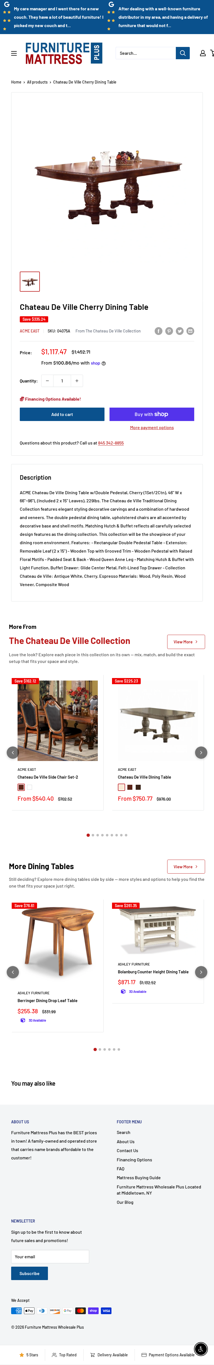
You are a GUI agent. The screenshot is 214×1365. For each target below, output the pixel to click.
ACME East (30, 331)
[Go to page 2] (93, 835)
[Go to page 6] (112, 835)
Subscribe (30, 1273)
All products (37, 82)
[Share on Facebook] (158, 330)
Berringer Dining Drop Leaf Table (47, 1000)
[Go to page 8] (121, 835)
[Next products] (201, 752)
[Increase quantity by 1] (77, 381)
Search (123, 1132)
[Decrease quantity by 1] (47, 381)
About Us (126, 1141)
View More (183, 641)
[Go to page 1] (88, 835)
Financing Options (134, 1159)
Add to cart (62, 414)
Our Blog (125, 1202)
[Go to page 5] (107, 835)
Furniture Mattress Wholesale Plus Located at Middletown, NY (159, 1189)
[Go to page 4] (102, 835)
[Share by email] (190, 330)
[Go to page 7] (116, 835)
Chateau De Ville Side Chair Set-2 (48, 776)
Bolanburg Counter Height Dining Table (153, 971)
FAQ (120, 1168)
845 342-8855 (111, 442)
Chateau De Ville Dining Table (144, 776)
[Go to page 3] (97, 835)
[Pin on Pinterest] (169, 330)
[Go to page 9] (126, 835)
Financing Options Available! (52, 398)
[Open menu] (14, 53)
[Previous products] (13, 752)
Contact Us (127, 1150)
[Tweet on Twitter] (180, 330)
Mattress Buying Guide (139, 1177)
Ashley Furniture (34, 993)
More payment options (152, 427)
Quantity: (29, 380)
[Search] (183, 53)
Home (16, 82)
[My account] (203, 53)
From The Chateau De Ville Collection (108, 330)
